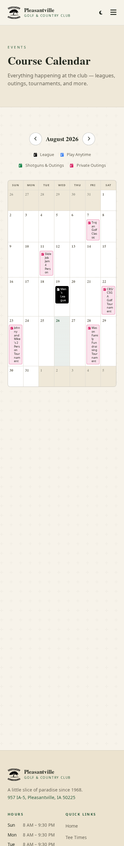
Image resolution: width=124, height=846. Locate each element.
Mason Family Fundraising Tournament (95, 344)
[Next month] (88, 139)
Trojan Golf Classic (94, 229)
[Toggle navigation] (113, 13)
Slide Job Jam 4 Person (48, 263)
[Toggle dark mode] (101, 12)
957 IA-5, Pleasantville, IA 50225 (41, 797)
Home (71, 826)
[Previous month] (35, 139)
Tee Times (76, 837)
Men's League (63, 294)
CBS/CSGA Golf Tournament (110, 300)
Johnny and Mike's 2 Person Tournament (17, 344)
